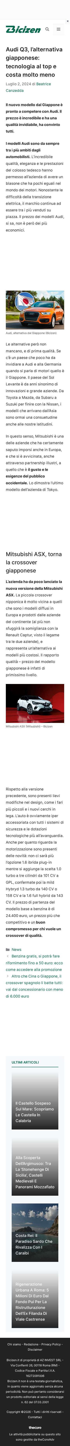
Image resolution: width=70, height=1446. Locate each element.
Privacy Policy (51, 1344)
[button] (47, 29)
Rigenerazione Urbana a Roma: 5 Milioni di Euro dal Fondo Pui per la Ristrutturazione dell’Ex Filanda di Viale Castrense (32, 1302)
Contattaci (35, 1417)
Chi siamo (14, 1344)
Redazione (31, 1344)
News (16, 949)
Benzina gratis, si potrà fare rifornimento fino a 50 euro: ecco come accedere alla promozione (34, 963)
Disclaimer (35, 1349)
